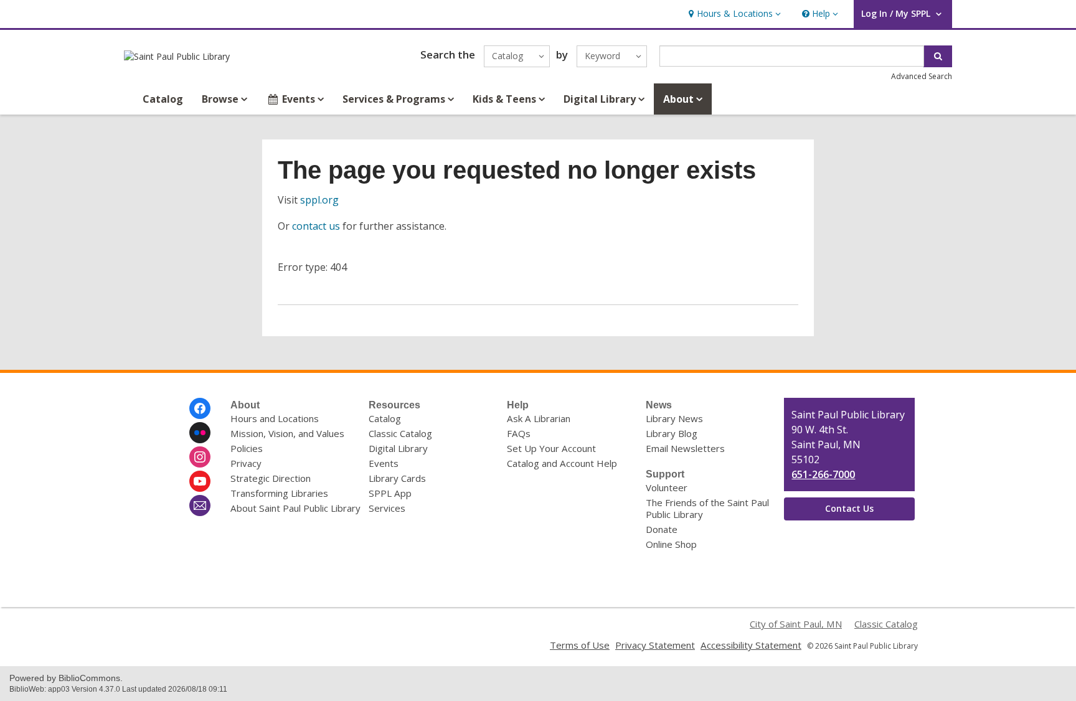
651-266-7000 (823, 474)
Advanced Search (921, 76)
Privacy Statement (655, 645)
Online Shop (671, 544)
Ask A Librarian (538, 418)
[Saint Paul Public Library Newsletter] (199, 505)
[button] (733, 14)
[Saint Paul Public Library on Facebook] (199, 408)
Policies (246, 448)
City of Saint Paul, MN (796, 624)
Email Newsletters (685, 448)
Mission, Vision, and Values (287, 433)
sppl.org (319, 200)
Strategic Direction (270, 478)
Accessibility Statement (751, 645)
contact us (316, 226)
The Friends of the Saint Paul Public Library (707, 508)
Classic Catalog (400, 433)
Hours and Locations (274, 418)
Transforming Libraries (279, 493)
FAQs (519, 433)
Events (384, 463)
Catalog (163, 99)
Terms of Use (580, 645)
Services (387, 508)
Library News (674, 418)
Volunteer (666, 487)
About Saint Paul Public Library (295, 508)
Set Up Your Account (551, 448)
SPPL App (390, 493)
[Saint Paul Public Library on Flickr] (199, 432)
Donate (661, 529)
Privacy (246, 463)
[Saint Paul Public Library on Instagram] (199, 457)
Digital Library (398, 448)
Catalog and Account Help (562, 463)
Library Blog (671, 433)
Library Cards (397, 478)
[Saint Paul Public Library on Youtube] (199, 481)
